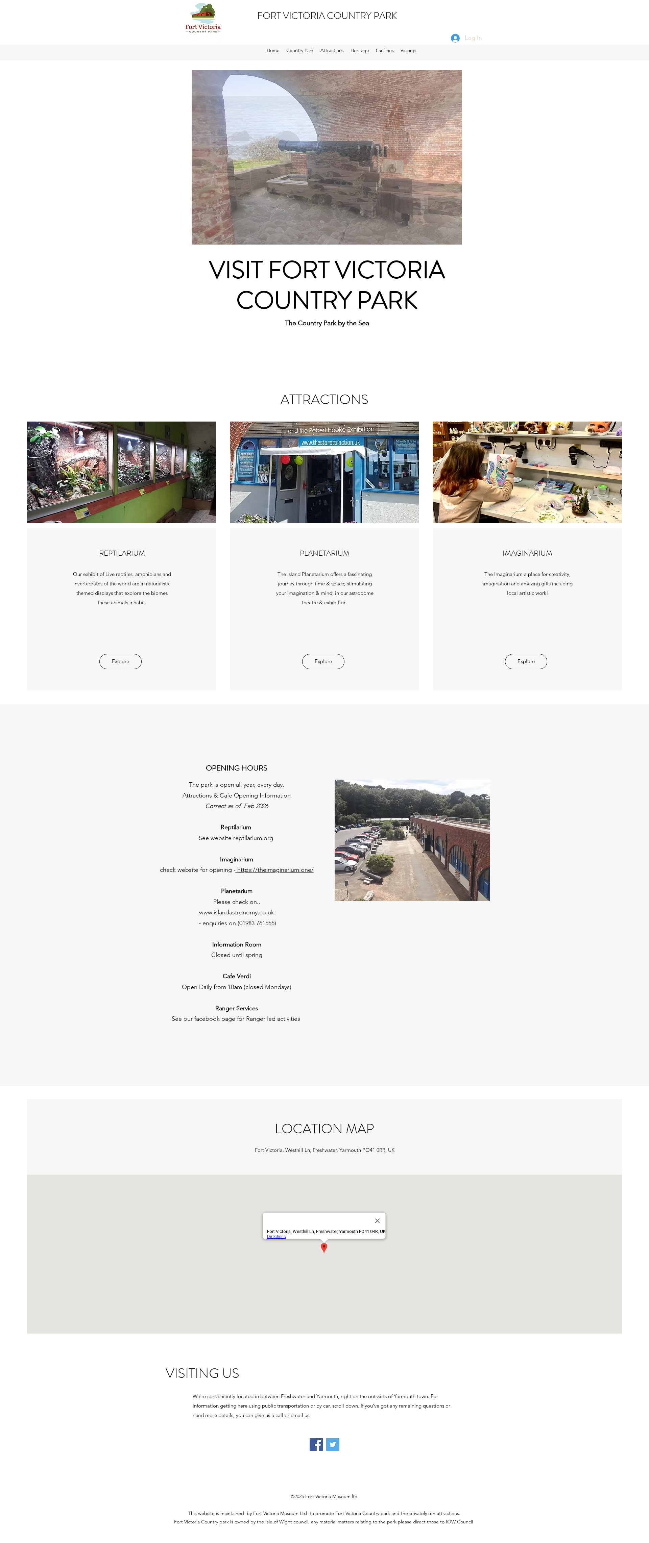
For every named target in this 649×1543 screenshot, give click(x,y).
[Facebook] (316, 1444)
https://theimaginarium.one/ (275, 870)
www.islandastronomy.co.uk (236, 912)
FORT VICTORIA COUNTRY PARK (327, 16)
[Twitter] (332, 1444)
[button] (327, 157)
